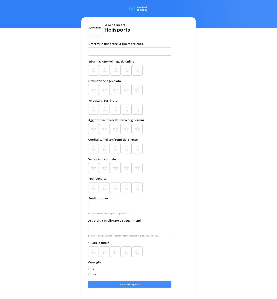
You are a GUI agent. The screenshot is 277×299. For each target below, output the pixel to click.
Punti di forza (98, 198)
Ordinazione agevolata (104, 81)
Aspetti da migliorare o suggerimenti (114, 220)
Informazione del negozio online (111, 61)
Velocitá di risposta (102, 159)
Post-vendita (97, 179)
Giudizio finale (98, 243)
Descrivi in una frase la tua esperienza (115, 44)
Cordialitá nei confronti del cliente (113, 140)
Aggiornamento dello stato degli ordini (116, 120)
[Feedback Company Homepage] (138, 8)
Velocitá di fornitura (102, 100)
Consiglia (94, 262)
